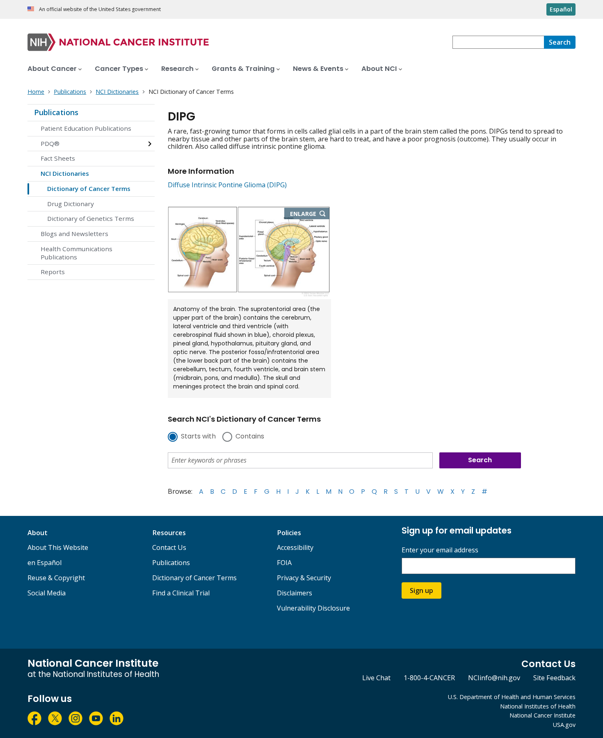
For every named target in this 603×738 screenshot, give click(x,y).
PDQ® (50, 143)
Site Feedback (554, 677)
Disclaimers (294, 592)
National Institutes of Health (538, 706)
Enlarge (309, 214)
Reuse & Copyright (56, 577)
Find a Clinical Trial (181, 592)
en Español (44, 562)
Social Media (46, 592)
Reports (53, 272)
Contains (249, 437)
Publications (56, 112)
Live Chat (376, 677)
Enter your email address (440, 550)
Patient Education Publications (86, 128)
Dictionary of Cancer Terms (88, 188)
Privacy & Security (304, 577)
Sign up (421, 590)
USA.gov (564, 725)
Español (561, 9)
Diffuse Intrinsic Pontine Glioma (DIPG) (227, 184)
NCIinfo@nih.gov (494, 677)
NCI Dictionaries (65, 173)
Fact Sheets (58, 158)
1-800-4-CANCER (429, 677)
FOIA (284, 562)
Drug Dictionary (70, 204)
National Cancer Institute (542, 715)
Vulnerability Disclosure (313, 608)
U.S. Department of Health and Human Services (512, 697)
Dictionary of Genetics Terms (90, 218)
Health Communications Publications (76, 253)
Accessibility (295, 547)
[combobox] (498, 42)
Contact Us (169, 547)
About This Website (57, 547)
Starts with (198, 437)
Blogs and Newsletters (74, 233)
